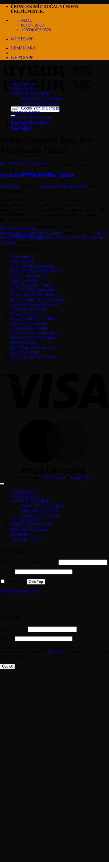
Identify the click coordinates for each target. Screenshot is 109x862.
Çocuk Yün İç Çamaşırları (32, 290)
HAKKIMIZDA (25, 89)
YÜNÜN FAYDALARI (31, 117)
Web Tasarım (54, 477)
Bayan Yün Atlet (25, 314)
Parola (7, 571)
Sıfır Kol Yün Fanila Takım (33, 337)
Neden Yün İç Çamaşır (30, 122)
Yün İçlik (8, 242)
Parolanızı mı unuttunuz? (21, 591)
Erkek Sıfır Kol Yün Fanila (33, 357)
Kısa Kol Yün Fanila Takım (37, 174)
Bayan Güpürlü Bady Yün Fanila (38, 299)
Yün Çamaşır (22, 256)
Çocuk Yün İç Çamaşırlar (32, 266)
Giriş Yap (36, 582)
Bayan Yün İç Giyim (13, 163)
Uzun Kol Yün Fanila (29, 309)
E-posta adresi (13, 629)
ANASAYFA (22, 84)
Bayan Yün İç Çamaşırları (43, 98)
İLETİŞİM (20, 127)
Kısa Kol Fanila (24, 280)
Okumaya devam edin (21, 228)
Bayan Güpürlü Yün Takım (33, 318)
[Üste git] (2, 484)
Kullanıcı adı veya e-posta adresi (28, 562)
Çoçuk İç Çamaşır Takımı (32, 285)
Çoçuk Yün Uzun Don (30, 275)
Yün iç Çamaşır (38, 163)
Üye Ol (7, 666)
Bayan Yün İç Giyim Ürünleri (36, 270)
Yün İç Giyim (22, 261)
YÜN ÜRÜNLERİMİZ (31, 93)
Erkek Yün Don (24, 342)
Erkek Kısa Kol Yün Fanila (33, 347)
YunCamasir (10, 186)
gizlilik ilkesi (57, 652)
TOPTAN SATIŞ (25, 113)
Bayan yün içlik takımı (35, 238)
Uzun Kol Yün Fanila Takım (34, 333)
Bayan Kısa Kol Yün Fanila (34, 294)
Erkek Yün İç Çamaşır (39, 103)
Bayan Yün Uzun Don (29, 323)
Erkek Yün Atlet (24, 352)
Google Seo (81, 477)
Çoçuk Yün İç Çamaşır (40, 108)
